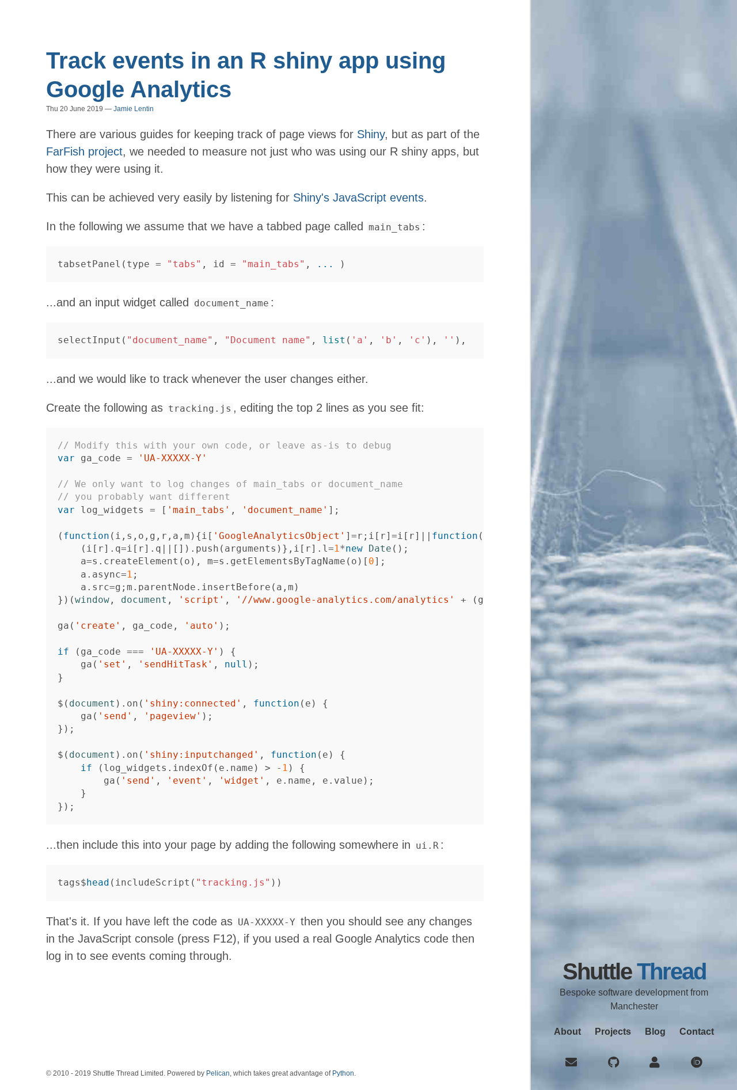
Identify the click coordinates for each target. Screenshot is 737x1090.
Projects (613, 1031)
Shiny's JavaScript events (358, 197)
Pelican (218, 1073)
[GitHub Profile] (613, 1063)
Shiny (371, 134)
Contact (696, 1031)
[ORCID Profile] (696, 1063)
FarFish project (84, 151)
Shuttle (634, 971)
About (567, 1031)
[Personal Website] (654, 1063)
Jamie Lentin (133, 109)
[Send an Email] (571, 1063)
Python (343, 1073)
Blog (655, 1031)
